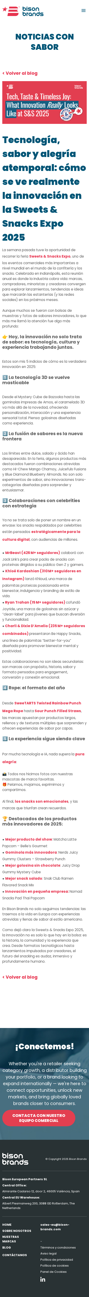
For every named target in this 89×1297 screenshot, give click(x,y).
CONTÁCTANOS (14, 1255)
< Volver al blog (20, 73)
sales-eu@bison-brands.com (54, 1226)
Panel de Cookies (53, 1272)
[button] (83, 11)
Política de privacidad (56, 1259)
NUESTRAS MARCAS (10, 1239)
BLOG (6, 1247)
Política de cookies (54, 1265)
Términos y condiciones (58, 1247)
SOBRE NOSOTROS (16, 1231)
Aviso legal (48, 1253)
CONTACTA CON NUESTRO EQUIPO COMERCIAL (38, 1118)
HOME (6, 1224)
